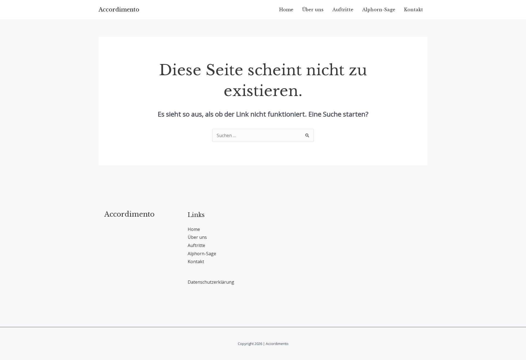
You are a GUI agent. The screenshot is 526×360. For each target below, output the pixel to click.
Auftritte (342, 9)
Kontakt (413, 9)
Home (286, 9)
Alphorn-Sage (378, 9)
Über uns (313, 9)
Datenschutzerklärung (211, 282)
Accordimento (119, 9)
